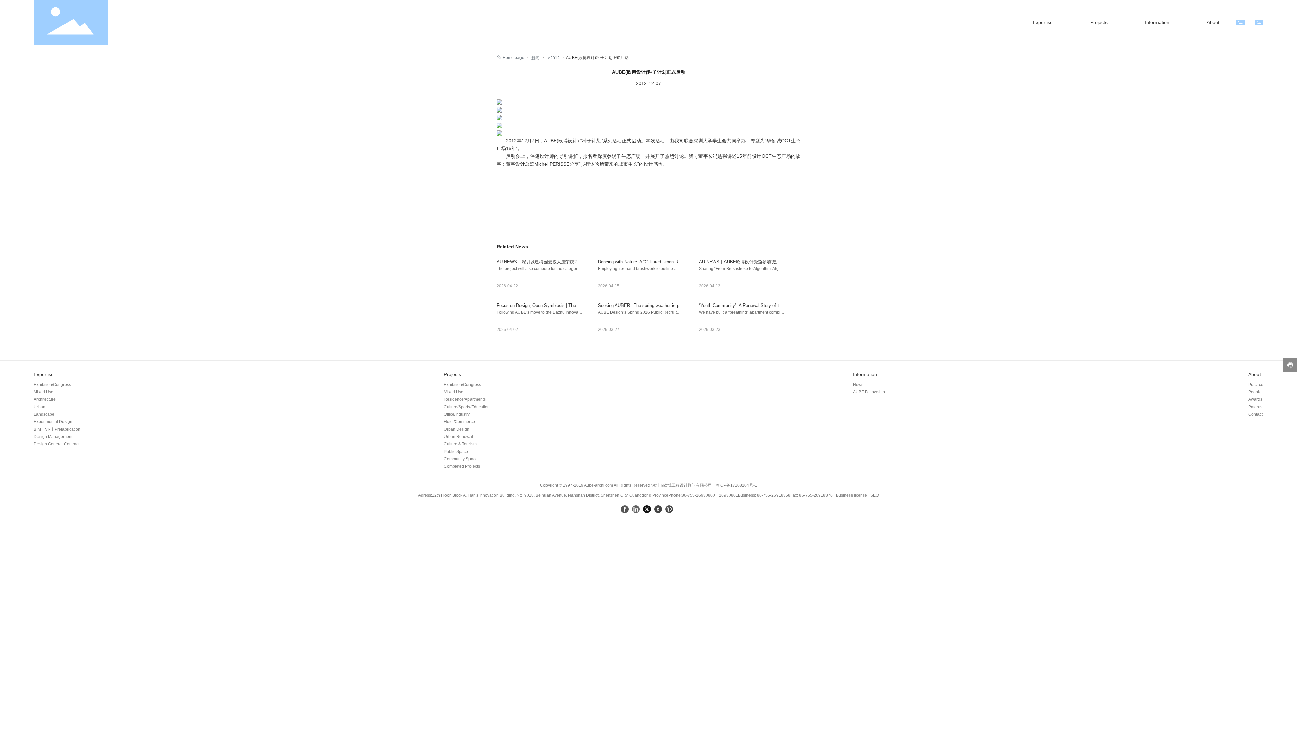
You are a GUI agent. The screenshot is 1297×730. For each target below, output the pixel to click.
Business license (851, 495)
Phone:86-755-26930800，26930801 (703, 495)
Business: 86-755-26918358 (764, 495)
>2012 (554, 58)
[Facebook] (625, 509)
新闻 (535, 58)
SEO (874, 495)
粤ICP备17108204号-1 (736, 485)
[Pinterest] (669, 509)
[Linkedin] (636, 509)
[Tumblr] (658, 509)
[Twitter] (647, 509)
